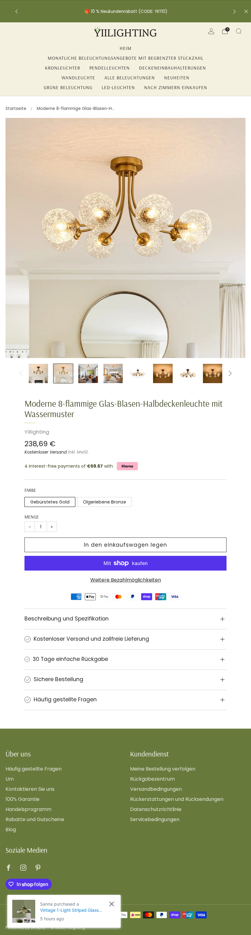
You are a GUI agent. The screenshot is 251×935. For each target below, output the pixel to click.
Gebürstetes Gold (49, 502)
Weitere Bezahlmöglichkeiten (125, 579)
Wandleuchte (78, 78)
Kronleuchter (62, 68)
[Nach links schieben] (20, 373)
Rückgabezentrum (152, 778)
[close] (111, 904)
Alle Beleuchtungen (129, 78)
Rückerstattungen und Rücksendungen (176, 799)
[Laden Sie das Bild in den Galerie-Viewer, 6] (163, 373)
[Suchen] (239, 31)
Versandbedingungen (156, 789)
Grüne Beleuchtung (68, 87)
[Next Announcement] (234, 11)
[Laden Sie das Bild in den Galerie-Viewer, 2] (63, 373)
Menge (31, 517)
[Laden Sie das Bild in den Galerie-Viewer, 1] (38, 373)
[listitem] (125, 11)
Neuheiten (176, 78)
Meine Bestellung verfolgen (162, 768)
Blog (11, 829)
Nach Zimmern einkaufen (175, 87)
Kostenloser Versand (45, 452)
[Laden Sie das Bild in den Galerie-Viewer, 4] (113, 373)
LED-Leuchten (118, 87)
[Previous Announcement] (17, 11)
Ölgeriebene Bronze (104, 502)
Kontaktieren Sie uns (30, 789)
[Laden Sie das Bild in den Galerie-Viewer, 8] (213, 373)
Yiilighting (36, 431)
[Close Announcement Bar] (246, 11)
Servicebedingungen (154, 819)
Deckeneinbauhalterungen (172, 68)
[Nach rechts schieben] (230, 373)
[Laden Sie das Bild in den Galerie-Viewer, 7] (188, 373)
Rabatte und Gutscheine (35, 819)
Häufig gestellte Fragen (34, 768)
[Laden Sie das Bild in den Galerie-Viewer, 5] (138, 373)
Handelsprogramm (28, 809)
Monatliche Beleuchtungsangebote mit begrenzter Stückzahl (126, 58)
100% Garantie (22, 799)
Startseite (16, 108)
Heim (126, 48)
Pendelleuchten (109, 68)
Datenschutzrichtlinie (156, 809)
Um (10, 778)
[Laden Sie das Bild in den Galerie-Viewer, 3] (88, 373)
